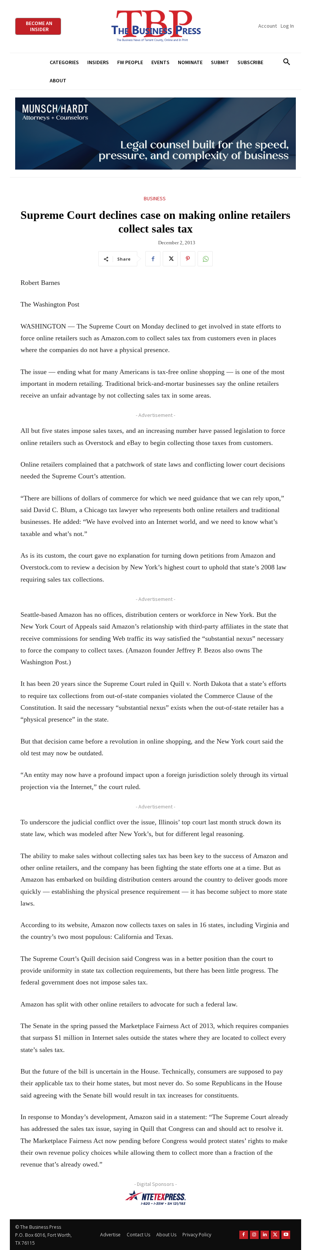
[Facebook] (152, 258)
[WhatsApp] (205, 258)
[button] (286, 62)
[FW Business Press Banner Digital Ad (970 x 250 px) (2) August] (155, 133)
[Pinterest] (187, 258)
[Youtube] (285, 1235)
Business (155, 198)
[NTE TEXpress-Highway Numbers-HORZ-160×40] (155, 1197)
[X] (170, 258)
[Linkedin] (265, 1235)
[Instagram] (254, 1235)
